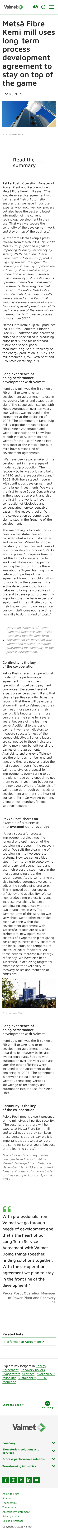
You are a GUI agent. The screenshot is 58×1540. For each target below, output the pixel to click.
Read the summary (24, 162)
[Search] (43, 7)
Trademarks (9, 1507)
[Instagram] (13, 1480)
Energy (41, 1366)
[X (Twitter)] (21, 1480)
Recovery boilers (33, 1370)
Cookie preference (13, 1520)
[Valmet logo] (16, 7)
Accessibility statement (16, 1511)
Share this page (12, 1404)
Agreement (10, 1370)
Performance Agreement (22, 1341)
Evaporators (11, 1374)
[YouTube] (36, 1480)
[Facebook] (5, 1480)
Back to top (47, 1407)
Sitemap (7, 1498)
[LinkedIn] (29, 1480)
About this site (10, 1493)
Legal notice (9, 1502)
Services (28, 1374)
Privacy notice (10, 1516)
